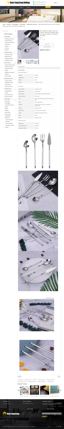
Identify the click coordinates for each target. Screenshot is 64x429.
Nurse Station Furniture (9, 94)
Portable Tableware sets (32, 381)
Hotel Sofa (7, 46)
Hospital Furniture (8, 88)
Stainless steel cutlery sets (22, 381)
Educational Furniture (8, 78)
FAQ (36, 412)
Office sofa (7, 74)
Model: (19, 66)
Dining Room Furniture (9, 58)
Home (23, 414)
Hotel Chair (7, 48)
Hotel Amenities (7, 114)
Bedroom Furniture (8, 56)
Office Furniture (7, 62)
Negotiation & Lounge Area (9, 72)
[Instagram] (60, 426)
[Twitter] (58, 426)
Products (30, 412)
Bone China (8, 121)
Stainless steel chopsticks (42, 381)
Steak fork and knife (9, 123)
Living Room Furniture (9, 54)
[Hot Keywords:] (15, 31)
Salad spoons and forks (10, 125)
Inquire (46, 44)
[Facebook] (56, 426)
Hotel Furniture (7, 36)
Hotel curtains (7, 101)
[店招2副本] (19, 2)
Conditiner (7, 127)
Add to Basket (46, 46)
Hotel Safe (7, 110)
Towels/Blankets (8, 116)
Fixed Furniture (7, 44)
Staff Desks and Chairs (9, 66)
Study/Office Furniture (9, 60)
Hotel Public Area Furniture (9, 42)
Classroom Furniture (8, 80)
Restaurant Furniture (8, 40)
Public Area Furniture (8, 86)
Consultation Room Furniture (8, 92)
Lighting (6, 106)
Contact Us (24, 412)
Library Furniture (8, 84)
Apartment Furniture (8, 52)
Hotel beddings (7, 103)
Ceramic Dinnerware (9, 119)
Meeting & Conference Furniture (9, 69)
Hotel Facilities (7, 112)
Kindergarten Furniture (9, 82)
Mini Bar (6, 108)
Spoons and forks (50, 381)
